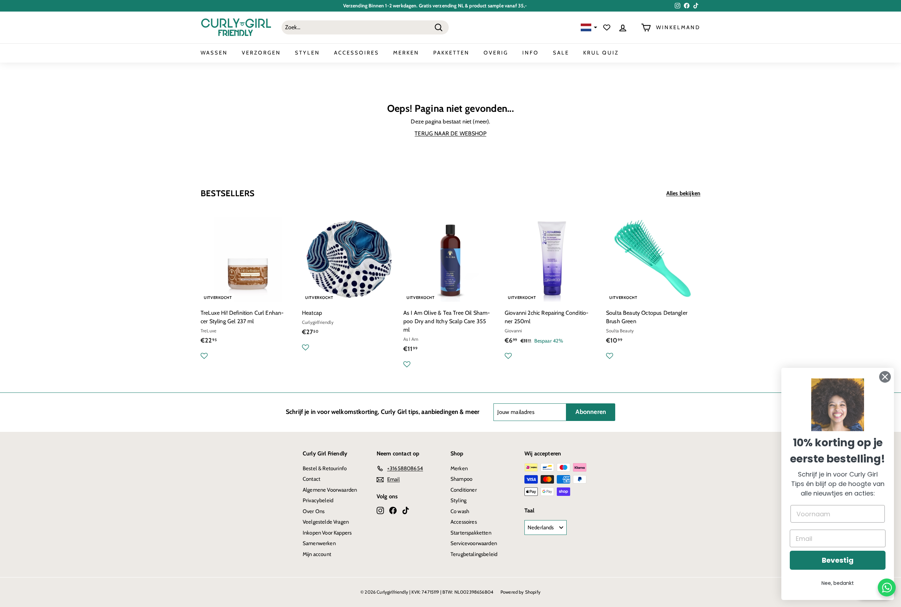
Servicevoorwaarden (473, 543)
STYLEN (307, 53)
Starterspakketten (470, 533)
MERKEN (406, 53)
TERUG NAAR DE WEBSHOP (450, 133)
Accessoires (463, 522)
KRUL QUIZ (601, 53)
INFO (530, 53)
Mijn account (317, 554)
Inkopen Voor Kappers (327, 533)
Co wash (459, 511)
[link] (837, 404)
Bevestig (837, 560)
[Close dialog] (885, 377)
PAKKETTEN (451, 53)
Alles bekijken (683, 193)
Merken (459, 468)
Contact (311, 479)
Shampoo (461, 479)
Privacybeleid (318, 500)
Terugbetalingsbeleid (473, 554)
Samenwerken (319, 543)
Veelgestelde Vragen (326, 522)
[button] (588, 27)
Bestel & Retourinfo (325, 468)
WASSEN (214, 53)
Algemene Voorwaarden (330, 490)
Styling (458, 500)
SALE (561, 53)
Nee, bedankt (837, 583)
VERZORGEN (261, 53)
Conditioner (463, 490)
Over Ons (314, 511)
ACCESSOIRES (356, 53)
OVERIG (496, 53)
